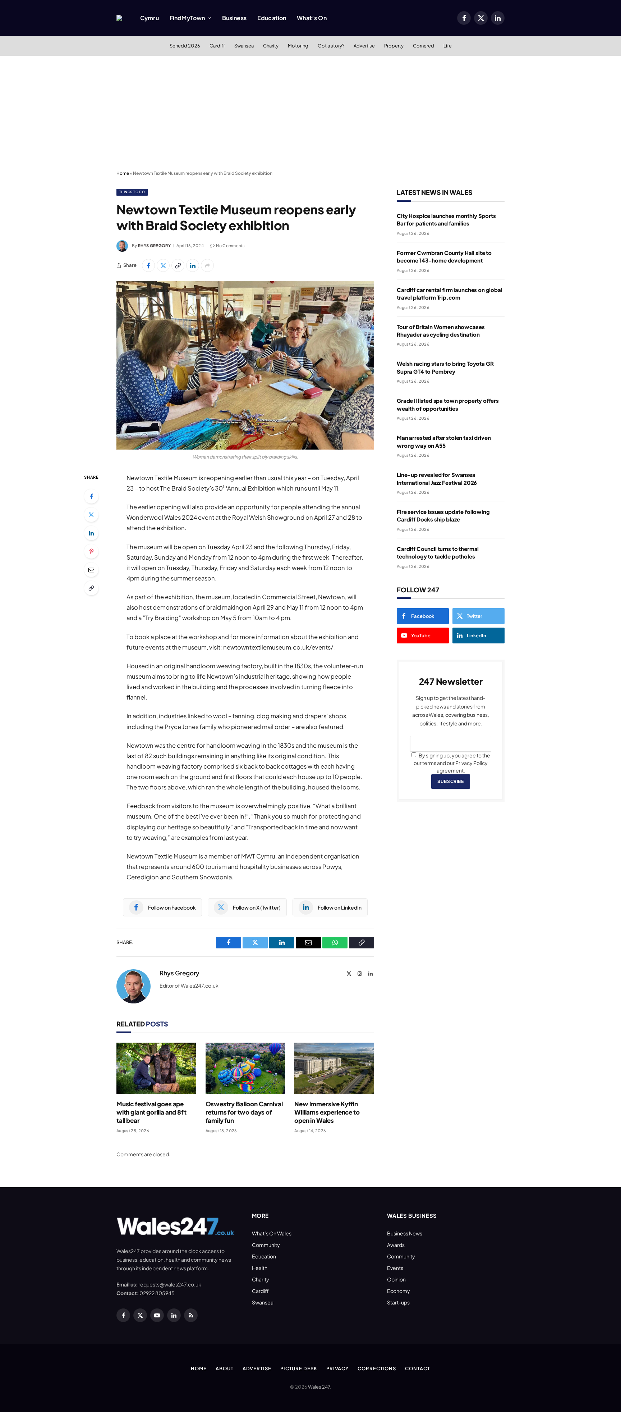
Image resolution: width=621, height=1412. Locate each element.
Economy (398, 1291)
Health (259, 1268)
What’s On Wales (271, 1233)
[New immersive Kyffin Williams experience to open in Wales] (334, 1068)
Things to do (132, 192)
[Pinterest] (91, 551)
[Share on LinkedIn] (192, 265)
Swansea (244, 46)
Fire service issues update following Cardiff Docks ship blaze (443, 515)
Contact (417, 1368)
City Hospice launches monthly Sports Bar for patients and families (446, 219)
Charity (271, 46)
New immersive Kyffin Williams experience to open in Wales (326, 1112)
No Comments (230, 245)
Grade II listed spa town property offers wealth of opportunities (448, 404)
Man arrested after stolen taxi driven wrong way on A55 (444, 441)
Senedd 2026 (185, 46)
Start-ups (398, 1302)
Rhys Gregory (154, 245)
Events (395, 1268)
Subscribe (450, 781)
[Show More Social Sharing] (207, 265)
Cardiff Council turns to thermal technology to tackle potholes (438, 552)
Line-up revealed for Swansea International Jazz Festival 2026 (437, 478)
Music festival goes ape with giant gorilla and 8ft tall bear (151, 1112)
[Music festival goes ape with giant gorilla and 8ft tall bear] (156, 1068)
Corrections (377, 1368)
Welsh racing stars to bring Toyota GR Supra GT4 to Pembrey (445, 367)
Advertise (364, 46)
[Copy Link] (177, 265)
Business (234, 18)
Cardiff (217, 46)
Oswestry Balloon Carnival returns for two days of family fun (244, 1112)
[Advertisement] (310, 113)
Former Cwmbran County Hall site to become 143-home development (444, 256)
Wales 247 (319, 1387)
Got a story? (331, 46)
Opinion (396, 1279)
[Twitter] (91, 514)
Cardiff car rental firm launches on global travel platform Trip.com (449, 293)
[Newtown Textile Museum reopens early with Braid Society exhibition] (245, 365)
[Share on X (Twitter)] (163, 265)
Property (394, 46)
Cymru (149, 18)
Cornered (423, 46)
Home (122, 173)
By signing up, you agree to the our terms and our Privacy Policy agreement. (452, 763)
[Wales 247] (119, 18)
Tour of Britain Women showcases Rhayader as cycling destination (440, 330)
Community (266, 1245)
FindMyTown (187, 18)
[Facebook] (91, 496)
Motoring (298, 46)
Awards (396, 1245)
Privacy (337, 1368)
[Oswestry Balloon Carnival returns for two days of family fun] (245, 1068)
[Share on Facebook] (148, 265)
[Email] (91, 569)
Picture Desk (298, 1368)
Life (447, 46)
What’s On (311, 18)
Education (271, 18)
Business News (404, 1233)
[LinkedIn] (91, 533)
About (225, 1368)
